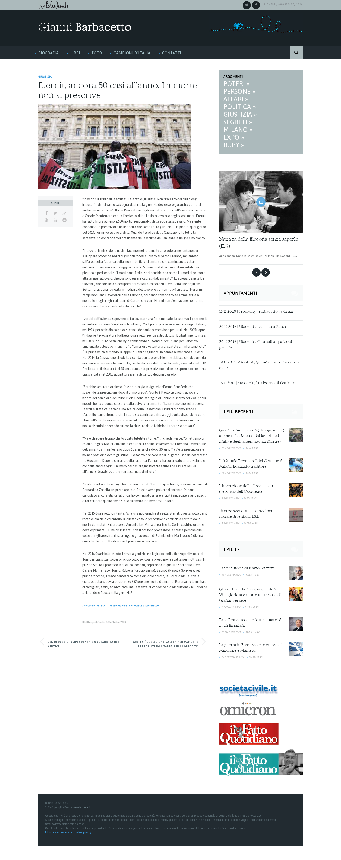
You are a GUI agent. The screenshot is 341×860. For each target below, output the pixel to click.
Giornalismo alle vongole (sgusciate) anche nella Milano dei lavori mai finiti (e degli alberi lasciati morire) (251, 435)
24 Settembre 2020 (233, 656)
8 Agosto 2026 (231, 497)
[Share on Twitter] (55, 213)
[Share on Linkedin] (55, 220)
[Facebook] (256, 5)
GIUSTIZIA (45, 76)
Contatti (171, 53)
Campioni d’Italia (132, 53)
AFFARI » (235, 99)
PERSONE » (239, 91)
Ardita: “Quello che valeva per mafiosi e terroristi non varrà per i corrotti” (165, 644)
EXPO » (233, 137)
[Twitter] (247, 5)
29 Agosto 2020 (231, 574)
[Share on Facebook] (46, 213)
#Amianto (88, 606)
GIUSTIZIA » (240, 114)
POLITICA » (239, 106)
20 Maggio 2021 (231, 631)
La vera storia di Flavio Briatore (247, 567)
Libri (75, 53)
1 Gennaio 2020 (231, 606)
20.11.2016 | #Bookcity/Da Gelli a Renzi (252, 326)
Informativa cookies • (57, 831)
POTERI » (236, 83)
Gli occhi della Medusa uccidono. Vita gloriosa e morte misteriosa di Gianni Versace (250, 594)
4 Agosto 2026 (231, 522)
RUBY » (233, 145)
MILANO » (238, 129)
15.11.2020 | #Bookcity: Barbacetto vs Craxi (256, 311)
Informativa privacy (80, 831)
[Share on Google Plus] (64, 213)
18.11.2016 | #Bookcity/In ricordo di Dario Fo (257, 382)
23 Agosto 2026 (231, 447)
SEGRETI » (237, 122)
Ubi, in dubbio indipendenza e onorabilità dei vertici (83, 644)
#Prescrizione (118, 606)
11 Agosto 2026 (231, 472)
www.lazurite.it (81, 806)
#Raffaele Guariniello (144, 606)
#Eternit (102, 606)
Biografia (48, 53)
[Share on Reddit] (64, 220)
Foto (97, 53)
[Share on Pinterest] (46, 220)
